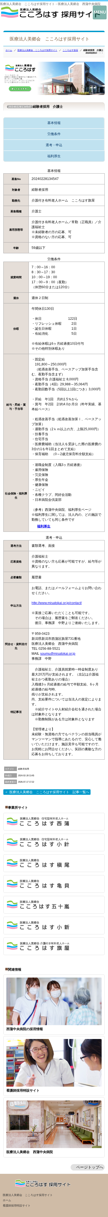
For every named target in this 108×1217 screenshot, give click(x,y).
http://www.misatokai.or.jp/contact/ (57, 603)
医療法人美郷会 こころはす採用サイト (37, 50)
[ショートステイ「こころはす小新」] (54, 925)
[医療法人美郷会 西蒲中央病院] (51, 17)
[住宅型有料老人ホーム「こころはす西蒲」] (54, 822)
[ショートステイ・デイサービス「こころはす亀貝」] (54, 884)
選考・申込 (54, 145)
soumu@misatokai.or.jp (57, 654)
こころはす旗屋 (70, 50)
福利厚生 (54, 156)
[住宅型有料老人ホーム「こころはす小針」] (54, 842)
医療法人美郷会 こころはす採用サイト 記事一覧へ (49, 792)
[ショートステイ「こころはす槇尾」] (54, 863)
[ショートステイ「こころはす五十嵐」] (54, 905)
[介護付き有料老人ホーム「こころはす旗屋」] (54, 946)
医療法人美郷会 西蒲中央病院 (29, 1152)
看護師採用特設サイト (23, 1090)
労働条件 (54, 134)
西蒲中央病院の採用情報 (24, 1029)
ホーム (9, 50)
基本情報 (54, 123)
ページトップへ (89, 1167)
